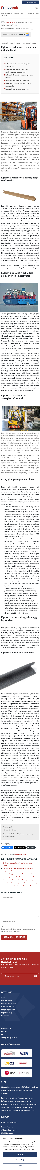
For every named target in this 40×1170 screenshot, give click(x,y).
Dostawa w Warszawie (8, 1003)
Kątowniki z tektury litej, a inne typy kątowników (18, 84)
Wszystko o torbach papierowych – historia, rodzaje (20, 883)
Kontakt (4, 1032)
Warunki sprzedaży (7, 1007)
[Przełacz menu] (36, 7)
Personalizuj (20, 1160)
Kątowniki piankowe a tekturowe (17, 89)
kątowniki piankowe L (8, 780)
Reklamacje (5, 1016)
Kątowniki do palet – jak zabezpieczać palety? (19, 76)
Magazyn (11, 43)
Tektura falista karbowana (23, 43)
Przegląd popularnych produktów (17, 81)
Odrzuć (20, 1165)
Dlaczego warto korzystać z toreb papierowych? (19, 880)
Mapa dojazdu (6, 1028)
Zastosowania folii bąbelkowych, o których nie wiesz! (20, 886)
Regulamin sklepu (7, 1013)
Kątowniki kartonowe (21, 854)
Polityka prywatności (8, 1010)
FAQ (2, 1035)
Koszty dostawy (6, 1000)
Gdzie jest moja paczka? (9, 1038)
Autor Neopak (10, 22)
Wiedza (34, 43)
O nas (3, 997)
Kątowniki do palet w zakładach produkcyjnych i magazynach (16, 70)
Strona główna (6, 13)
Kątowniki (4, 43)
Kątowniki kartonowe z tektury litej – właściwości (18, 65)
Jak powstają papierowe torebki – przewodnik (18, 874)
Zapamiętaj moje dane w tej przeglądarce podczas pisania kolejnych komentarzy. (18, 930)
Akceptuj (20, 1154)
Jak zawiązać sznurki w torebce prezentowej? (18, 877)
